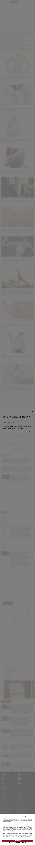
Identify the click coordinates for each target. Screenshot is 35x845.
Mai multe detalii (8, 821)
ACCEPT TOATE (17, 840)
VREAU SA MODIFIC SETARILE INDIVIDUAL (17, 842)
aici (19, 826)
